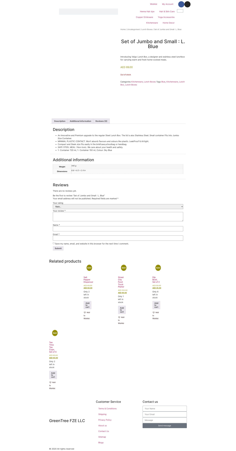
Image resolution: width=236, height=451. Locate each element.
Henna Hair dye (147, 11)
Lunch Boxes (147, 29)
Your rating (58, 203)
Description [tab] (59, 121)
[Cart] (180, 10)
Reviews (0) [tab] (101, 121)
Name (56, 225)
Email (56, 234)
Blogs (100, 442)
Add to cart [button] (87, 305)
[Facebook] (181, 4)
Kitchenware (152, 23)
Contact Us (103, 431)
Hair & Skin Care (167, 11)
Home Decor (169, 23)
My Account (167, 4)
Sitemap (102, 437)
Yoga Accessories (166, 17)
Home (123, 29)
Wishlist (153, 4)
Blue (163, 81)
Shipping (102, 414)
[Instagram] (187, 4)
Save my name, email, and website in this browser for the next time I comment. (92, 244)
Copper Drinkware (144, 17)
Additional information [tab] (80, 121)
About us (102, 425)
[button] (87, 315)
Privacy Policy (104, 420)
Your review (59, 211)
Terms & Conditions (107, 408)
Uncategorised (133, 29)
